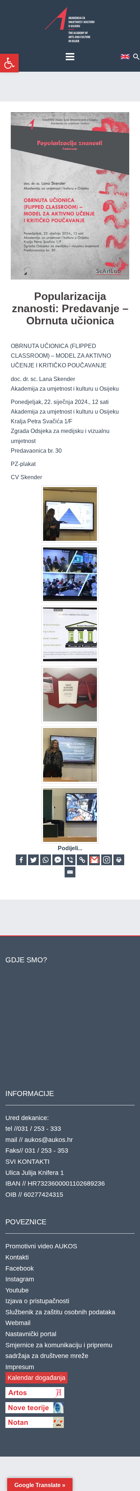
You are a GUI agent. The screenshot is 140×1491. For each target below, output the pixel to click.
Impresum (19, 1367)
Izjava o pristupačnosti (37, 1301)
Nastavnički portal (30, 1334)
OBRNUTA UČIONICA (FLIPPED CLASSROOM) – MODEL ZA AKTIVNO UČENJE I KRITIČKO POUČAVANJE (61, 355)
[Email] (70, 872)
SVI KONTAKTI (27, 1161)
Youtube (17, 1290)
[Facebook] (21, 859)
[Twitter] (33, 859)
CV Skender (26, 477)
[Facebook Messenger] (57, 859)
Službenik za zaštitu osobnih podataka (60, 1312)
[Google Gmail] (94, 859)
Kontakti (17, 1257)
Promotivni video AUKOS (41, 1246)
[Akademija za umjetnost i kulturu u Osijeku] (70, 25)
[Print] (118, 859)
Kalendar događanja (36, 1377)
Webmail (18, 1322)
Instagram (19, 1279)
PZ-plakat (23, 464)
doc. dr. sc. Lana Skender (43, 379)
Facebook (19, 1268)
